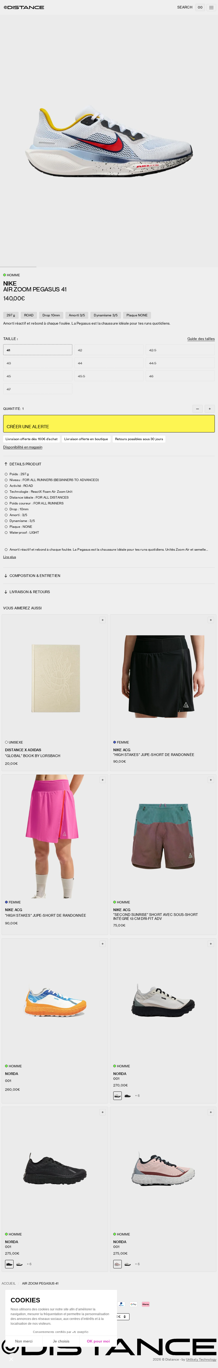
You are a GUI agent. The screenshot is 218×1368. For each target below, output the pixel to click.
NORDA (11, 1074)
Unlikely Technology (201, 1359)
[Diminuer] (197, 409)
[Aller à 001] (55, 1000)
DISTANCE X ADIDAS (23, 750)
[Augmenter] (210, 409)
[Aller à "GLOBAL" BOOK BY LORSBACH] (55, 676)
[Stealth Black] (127, 1095)
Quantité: (13, 409)
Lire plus (9, 557)
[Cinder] (19, 1264)
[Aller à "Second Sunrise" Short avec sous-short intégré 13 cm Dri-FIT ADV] (163, 836)
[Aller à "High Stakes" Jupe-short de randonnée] (163, 676)
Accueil (9, 1283)
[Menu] (211, 7)
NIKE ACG (121, 750)
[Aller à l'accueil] (24, 7)
